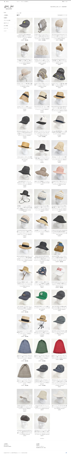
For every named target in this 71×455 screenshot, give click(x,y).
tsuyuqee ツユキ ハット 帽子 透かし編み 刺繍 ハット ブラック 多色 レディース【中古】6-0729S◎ (59, 85)
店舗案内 (5, 17)
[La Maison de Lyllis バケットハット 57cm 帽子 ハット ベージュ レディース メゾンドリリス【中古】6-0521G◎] (42, 397)
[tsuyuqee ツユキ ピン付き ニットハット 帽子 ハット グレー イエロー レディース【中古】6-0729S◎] (42, 74)
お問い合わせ (6, 445)
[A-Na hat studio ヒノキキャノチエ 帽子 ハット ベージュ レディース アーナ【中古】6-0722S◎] (25, 148)
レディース (9, 28)
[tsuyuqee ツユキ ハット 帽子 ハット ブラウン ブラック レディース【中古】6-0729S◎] (25, 98)
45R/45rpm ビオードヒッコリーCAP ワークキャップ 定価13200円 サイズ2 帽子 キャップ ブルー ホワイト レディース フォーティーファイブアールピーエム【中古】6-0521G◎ (59, 382)
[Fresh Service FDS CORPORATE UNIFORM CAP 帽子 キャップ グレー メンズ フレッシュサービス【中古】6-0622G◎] (25, 25)
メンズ (9, 30)
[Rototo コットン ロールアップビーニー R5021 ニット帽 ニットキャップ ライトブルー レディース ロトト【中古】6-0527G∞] (25, 346)
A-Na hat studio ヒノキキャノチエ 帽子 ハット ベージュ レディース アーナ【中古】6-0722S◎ (24, 158)
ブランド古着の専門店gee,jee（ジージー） (15, 452)
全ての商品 (6, 25)
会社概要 (37, 443)
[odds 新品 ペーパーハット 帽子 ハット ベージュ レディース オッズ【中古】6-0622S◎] (42, 221)
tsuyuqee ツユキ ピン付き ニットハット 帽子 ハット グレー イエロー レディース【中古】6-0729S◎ (42, 85)
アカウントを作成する (24, 1)
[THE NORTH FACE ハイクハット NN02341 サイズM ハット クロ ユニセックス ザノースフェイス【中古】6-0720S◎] (25, 172)
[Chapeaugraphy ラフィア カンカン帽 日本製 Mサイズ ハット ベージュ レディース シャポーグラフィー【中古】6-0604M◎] (25, 322)
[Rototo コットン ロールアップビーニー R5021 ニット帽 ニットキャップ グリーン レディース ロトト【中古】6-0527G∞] (42, 346)
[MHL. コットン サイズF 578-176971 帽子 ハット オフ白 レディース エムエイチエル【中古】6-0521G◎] (59, 397)
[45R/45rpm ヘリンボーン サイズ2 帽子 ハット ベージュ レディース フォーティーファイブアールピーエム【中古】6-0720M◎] (59, 148)
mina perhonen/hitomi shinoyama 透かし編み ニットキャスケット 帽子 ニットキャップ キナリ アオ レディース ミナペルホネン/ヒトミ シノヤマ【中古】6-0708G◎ (24, 233)
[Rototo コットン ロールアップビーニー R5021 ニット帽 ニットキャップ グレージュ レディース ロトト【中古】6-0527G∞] (25, 371)
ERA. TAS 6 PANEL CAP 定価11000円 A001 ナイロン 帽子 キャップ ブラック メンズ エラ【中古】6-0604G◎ (59, 308)
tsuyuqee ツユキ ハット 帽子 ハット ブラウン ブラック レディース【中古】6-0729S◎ (24, 108)
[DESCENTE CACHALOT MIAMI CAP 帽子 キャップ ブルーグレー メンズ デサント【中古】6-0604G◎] (59, 322)
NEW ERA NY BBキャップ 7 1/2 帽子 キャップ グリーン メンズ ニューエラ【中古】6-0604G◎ (42, 308)
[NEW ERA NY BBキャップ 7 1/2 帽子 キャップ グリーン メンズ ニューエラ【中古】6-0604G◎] (42, 297)
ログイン (18, 1)
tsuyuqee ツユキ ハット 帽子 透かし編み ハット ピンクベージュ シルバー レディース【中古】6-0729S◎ (24, 85)
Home (5, 12)
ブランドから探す (7, 20)
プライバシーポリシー (40, 446)
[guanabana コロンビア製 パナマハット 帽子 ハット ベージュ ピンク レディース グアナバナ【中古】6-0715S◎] (59, 172)
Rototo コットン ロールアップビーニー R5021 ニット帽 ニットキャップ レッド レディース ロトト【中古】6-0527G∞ (59, 357)
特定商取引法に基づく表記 (41, 447)
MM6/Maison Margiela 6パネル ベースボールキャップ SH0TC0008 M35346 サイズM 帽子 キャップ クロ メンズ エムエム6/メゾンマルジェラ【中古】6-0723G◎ (24, 134)
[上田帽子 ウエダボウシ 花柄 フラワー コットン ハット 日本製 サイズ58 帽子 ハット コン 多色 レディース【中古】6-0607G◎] (42, 273)
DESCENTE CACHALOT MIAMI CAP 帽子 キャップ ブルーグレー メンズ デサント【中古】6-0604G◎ (59, 332)
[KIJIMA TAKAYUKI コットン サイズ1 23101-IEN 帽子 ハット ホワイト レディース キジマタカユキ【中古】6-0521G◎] (25, 397)
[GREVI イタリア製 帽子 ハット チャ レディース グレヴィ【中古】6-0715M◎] (42, 172)
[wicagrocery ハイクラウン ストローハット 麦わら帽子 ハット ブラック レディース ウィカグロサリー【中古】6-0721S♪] (42, 148)
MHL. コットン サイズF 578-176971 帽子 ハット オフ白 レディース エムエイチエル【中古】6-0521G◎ (59, 407)
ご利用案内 (6, 15)
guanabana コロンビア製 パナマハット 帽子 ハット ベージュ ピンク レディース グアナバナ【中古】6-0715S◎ (59, 183)
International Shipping (7, 446)
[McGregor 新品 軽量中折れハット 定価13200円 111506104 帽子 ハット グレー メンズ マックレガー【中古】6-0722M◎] (59, 122)
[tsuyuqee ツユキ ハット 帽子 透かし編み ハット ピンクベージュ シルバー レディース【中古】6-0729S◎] (25, 74)
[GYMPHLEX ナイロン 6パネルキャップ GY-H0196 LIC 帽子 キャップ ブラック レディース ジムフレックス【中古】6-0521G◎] (42, 371)
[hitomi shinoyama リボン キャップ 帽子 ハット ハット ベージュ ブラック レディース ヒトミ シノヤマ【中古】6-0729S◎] (42, 98)
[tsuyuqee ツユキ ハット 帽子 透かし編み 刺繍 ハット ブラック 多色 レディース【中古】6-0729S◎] (59, 74)
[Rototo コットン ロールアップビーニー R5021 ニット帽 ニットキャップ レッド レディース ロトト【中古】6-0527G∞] (59, 346)
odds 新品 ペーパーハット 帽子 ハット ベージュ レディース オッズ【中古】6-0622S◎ (42, 232)
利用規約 (37, 445)
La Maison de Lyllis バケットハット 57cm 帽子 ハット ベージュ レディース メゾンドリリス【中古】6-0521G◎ (42, 407)
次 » (43, 438)
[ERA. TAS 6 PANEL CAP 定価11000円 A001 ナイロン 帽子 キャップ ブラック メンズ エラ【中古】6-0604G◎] (59, 297)
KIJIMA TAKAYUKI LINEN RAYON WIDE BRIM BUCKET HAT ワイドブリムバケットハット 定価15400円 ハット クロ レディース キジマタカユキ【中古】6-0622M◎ (42, 259)
